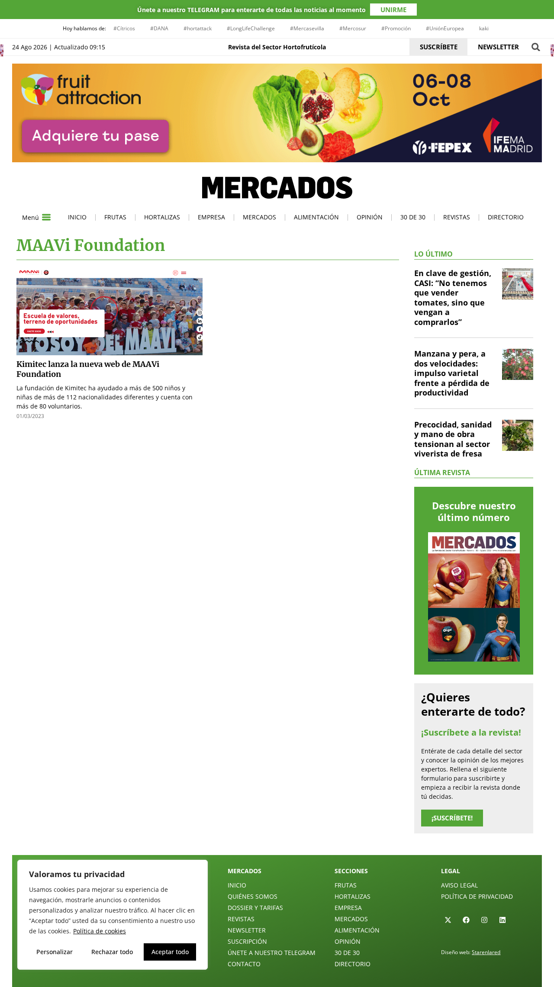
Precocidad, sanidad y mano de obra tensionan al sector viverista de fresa (453, 439)
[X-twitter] (448, 920)
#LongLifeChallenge (251, 28)
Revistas (456, 217)
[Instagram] (484, 920)
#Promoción (396, 28)
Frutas (115, 217)
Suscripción (247, 941)
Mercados (259, 217)
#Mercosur (352, 28)
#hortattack (198, 28)
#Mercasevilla (307, 28)
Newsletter (247, 930)
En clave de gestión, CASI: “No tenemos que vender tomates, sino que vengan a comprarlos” (452, 297)
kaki (484, 28)
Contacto (244, 964)
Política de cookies (99, 931)
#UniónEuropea (445, 28)
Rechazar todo (112, 952)
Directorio (506, 217)
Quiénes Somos (252, 896)
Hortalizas (162, 217)
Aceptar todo (170, 952)
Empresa (211, 217)
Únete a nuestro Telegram (272, 952)
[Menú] (46, 217)
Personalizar (54, 952)
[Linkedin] (502, 920)
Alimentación (316, 217)
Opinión (370, 217)
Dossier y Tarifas (255, 907)
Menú (30, 217)
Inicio (77, 217)
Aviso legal (459, 885)
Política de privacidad (477, 896)
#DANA (159, 28)
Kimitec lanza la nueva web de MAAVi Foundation (87, 369)
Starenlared (486, 952)
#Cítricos (124, 28)
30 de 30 (412, 217)
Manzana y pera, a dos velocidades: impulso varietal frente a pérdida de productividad (452, 373)
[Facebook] (466, 920)
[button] (535, 47)
